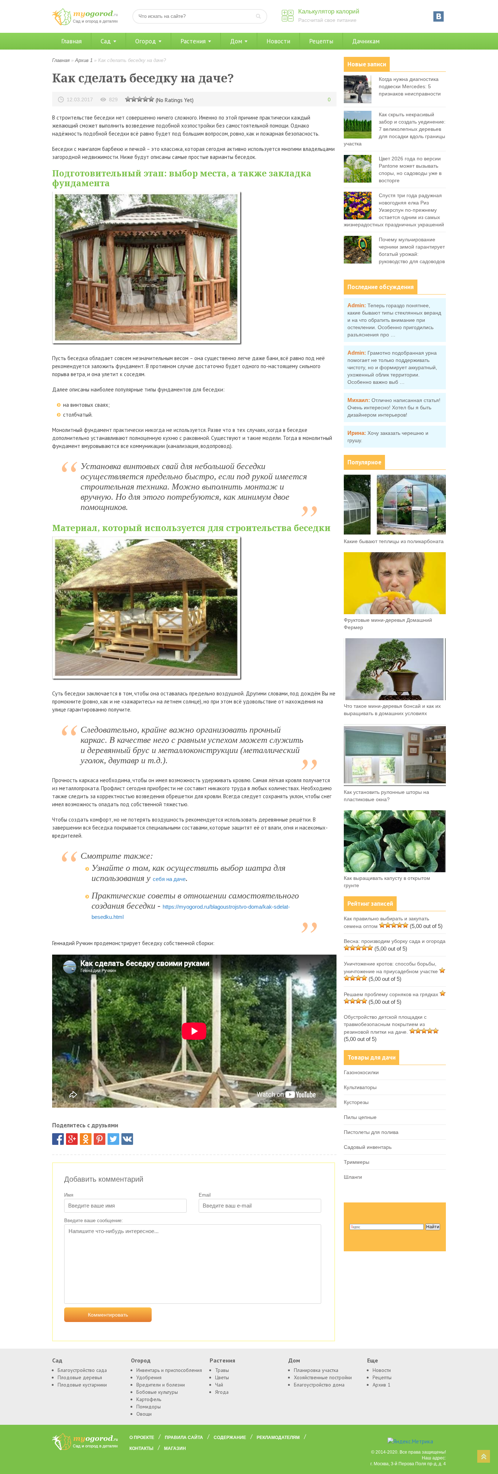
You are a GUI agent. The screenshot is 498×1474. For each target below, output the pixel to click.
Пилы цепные (360, 1117)
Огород (145, 41)
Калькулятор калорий (328, 11)
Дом (236, 41)
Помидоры (148, 1406)
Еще (372, 1360)
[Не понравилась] (128, 98)
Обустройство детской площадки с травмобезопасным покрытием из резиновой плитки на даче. (385, 1024)
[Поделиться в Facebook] (58, 1139)
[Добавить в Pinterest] (99, 1139)
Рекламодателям (278, 1437)
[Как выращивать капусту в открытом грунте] (395, 870)
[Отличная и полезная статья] (151, 98)
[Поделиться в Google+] (72, 1139)
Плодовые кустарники (82, 1384)
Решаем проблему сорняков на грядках (391, 994)
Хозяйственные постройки (323, 1377)
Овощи (144, 1414)
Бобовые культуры (157, 1392)
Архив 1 (84, 60)
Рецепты (321, 41)
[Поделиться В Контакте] (127, 1139)
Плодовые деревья (80, 1377)
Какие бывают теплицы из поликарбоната (394, 541)
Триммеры (356, 1162)
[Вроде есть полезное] (134, 98)
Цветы (222, 1377)
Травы (222, 1370)
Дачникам (366, 41)
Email (205, 1195)
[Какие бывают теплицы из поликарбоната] (395, 534)
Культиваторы (360, 1087)
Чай (219, 1384)
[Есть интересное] (140, 98)
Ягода (222, 1392)
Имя (68, 1195)
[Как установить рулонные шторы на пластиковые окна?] (395, 784)
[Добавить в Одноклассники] (86, 1139)
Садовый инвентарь (368, 1147)
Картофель (148, 1399)
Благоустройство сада (82, 1370)
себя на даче (169, 879)
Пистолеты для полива (371, 1132)
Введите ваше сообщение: (93, 1220)
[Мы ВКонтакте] (438, 16)
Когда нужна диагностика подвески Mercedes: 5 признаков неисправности (410, 86)
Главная (71, 41)
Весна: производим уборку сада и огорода (395, 941)
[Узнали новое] (145, 98)
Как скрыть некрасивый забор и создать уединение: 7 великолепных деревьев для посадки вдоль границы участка (395, 129)
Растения (193, 41)
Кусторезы (356, 1102)
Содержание (230, 1437)
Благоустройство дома (319, 1384)
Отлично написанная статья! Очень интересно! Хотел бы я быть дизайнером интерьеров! (393, 407)
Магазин (175, 1448)
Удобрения (149, 1377)
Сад (106, 41)
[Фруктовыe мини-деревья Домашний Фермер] (395, 612)
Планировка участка (316, 1370)
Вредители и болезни (160, 1384)
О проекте (141, 1437)
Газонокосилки (361, 1072)
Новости (278, 41)
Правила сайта (184, 1437)
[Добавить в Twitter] (113, 1139)
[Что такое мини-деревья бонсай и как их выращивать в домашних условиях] (395, 698)
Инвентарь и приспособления (169, 1370)
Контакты (141, 1448)
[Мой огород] (85, 23)
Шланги (353, 1177)
